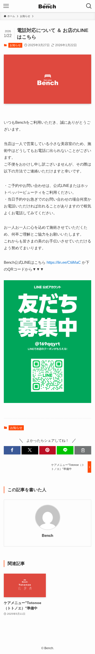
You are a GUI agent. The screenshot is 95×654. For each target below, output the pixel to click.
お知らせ (15, 45)
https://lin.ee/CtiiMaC (64, 262)
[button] (12, 450)
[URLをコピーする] (82, 450)
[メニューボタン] (6, 6)
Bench (47, 536)
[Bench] (47, 6)
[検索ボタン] (89, 6)
